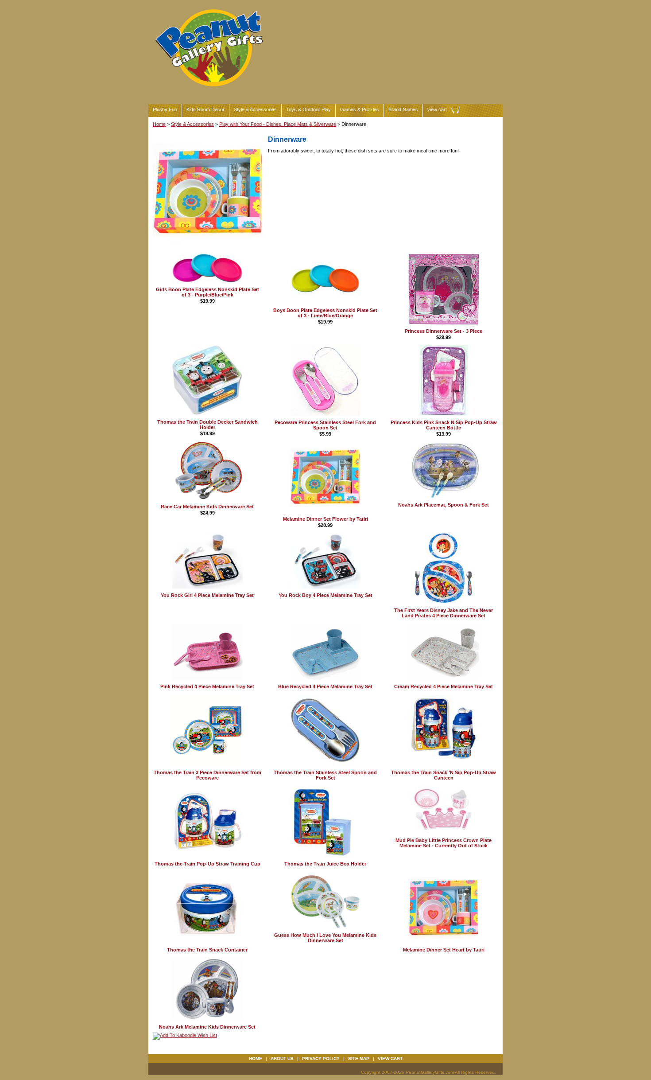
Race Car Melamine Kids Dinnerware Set (207, 506)
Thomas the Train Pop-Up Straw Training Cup (207, 863)
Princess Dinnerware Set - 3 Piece (443, 331)
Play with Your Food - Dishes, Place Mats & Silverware (277, 124)
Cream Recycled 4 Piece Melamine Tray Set (443, 686)
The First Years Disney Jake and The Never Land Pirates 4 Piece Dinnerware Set (443, 613)
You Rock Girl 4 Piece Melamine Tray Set (207, 595)
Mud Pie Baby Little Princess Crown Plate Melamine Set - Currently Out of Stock (443, 843)
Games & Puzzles (359, 109)
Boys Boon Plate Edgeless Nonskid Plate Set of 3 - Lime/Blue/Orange (325, 313)
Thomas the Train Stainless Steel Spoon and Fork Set (325, 775)
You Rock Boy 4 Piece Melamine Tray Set (325, 595)
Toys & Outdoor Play (308, 109)
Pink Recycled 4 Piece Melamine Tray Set (207, 686)
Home (159, 124)
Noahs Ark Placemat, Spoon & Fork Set (443, 504)
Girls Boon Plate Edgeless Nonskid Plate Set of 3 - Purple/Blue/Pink (207, 292)
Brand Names (403, 109)
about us (282, 1058)
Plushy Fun (165, 109)
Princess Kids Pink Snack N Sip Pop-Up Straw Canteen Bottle (444, 425)
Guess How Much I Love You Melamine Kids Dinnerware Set (325, 937)
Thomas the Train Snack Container (207, 949)
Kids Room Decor (205, 109)
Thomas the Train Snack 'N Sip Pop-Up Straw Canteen (443, 775)
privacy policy (321, 1058)
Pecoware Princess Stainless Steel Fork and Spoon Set (325, 425)
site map (358, 1058)
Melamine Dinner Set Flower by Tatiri (325, 519)
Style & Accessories (255, 109)
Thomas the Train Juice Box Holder (325, 863)
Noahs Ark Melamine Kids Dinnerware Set (207, 1026)
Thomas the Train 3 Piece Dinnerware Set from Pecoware (207, 775)
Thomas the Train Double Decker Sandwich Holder (207, 424)
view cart (437, 109)
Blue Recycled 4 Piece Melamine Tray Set (325, 686)
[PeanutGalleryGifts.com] (211, 90)
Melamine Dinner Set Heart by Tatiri (443, 949)
